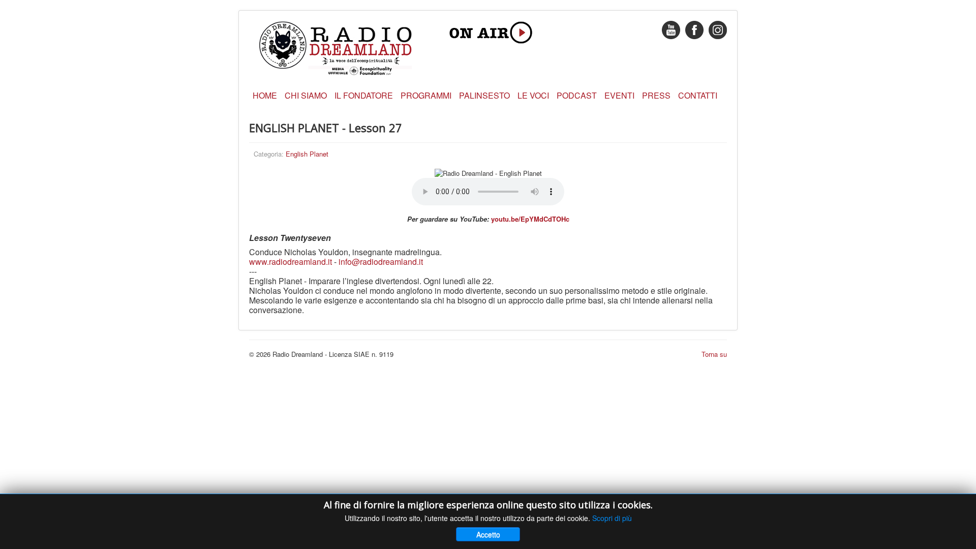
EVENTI (619, 95)
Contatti (697, 95)
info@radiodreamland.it (381, 261)
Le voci (533, 95)
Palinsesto (484, 95)
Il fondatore (363, 95)
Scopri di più (612, 518)
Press (656, 95)
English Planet (307, 154)
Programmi (426, 95)
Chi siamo (306, 95)
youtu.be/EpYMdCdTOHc (530, 219)
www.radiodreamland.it (290, 261)
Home (265, 95)
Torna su (714, 354)
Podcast (577, 95)
